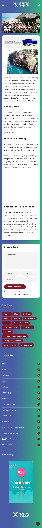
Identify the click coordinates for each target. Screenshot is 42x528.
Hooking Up (30, 318)
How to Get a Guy (11, 327)
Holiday (17, 318)
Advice (7, 314)
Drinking (26, 314)
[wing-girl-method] (21, 47)
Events (6, 318)
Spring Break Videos (12, 341)
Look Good (27, 327)
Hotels (6, 323)
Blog (16, 314)
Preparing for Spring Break (15, 336)
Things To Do (26, 345)
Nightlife (7, 332)
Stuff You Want (10, 345)
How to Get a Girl (21, 323)
